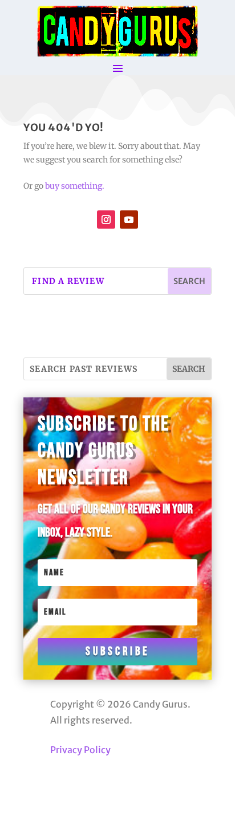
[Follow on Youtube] (129, 219)
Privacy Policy (80, 749)
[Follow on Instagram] (106, 219)
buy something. (74, 186)
